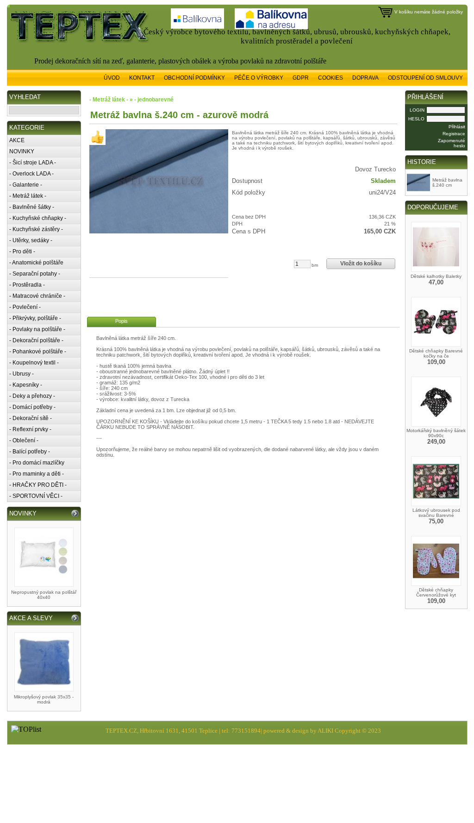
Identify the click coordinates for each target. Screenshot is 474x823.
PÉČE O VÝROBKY (258, 78)
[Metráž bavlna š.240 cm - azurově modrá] (158, 181)
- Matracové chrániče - (37, 296)
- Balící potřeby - (29, 451)
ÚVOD (112, 78)
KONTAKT (142, 78)
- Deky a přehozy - (32, 396)
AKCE (17, 140)
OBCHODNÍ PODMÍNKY (194, 78)
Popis (121, 321)
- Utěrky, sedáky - (30, 240)
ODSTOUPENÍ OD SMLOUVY (425, 78)
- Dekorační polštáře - (36, 340)
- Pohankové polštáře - (37, 351)
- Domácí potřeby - (32, 407)
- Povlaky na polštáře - (37, 329)
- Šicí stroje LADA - (32, 162)
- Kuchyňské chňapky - (37, 218)
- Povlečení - (25, 307)
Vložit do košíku (360, 263)
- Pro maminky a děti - (36, 474)
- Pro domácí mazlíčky (36, 462)
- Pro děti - (22, 251)
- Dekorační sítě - (30, 418)
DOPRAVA (365, 78)
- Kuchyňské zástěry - (36, 229)
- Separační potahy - (34, 273)
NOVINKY (21, 151)
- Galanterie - (25, 185)
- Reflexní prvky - (30, 429)
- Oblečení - (23, 440)
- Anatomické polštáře (36, 262)
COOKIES (330, 78)
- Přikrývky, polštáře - (35, 318)
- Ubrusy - (21, 374)
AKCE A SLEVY (31, 618)
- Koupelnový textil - (34, 362)
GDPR (301, 78)
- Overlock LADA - (31, 173)
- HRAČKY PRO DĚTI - (38, 485)
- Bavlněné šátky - (31, 207)
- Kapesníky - (25, 385)
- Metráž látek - (27, 196)
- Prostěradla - (27, 285)
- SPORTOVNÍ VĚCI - (35, 496)
